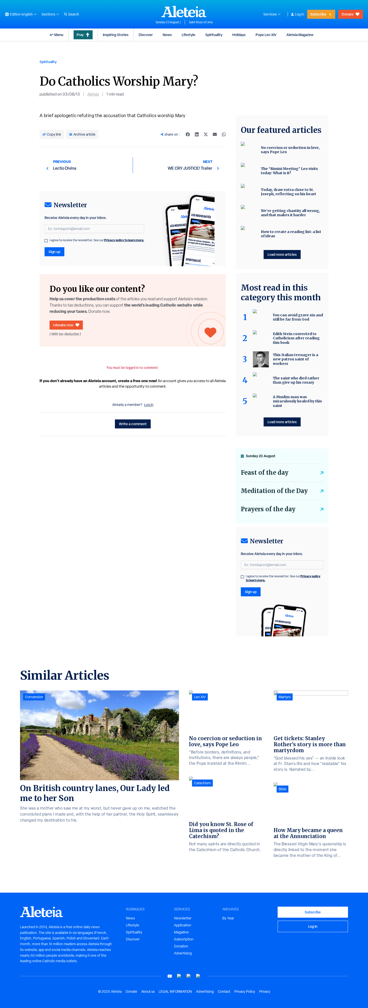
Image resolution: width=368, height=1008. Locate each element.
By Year (228, 918)
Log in (299, 14)
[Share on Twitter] (206, 134)
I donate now (63, 325)
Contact (224, 991)
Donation (181, 946)
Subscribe (318, 14)
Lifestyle (188, 34)
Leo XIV (200, 697)
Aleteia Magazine (299, 34)
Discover (146, 34)
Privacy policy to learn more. (124, 240)
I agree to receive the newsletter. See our (97, 240)
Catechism (202, 783)
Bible (282, 789)
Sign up (54, 251)
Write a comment (133, 423)
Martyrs (285, 697)
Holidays (239, 34)
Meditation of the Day (274, 491)
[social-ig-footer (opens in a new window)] (198, 976)
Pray (80, 34)
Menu (58, 34)
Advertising (183, 953)
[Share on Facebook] (188, 134)
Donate (347, 14)
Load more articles (282, 254)
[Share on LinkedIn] (197, 134)
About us (148, 991)
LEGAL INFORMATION (175, 991)
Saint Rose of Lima (201, 22)
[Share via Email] (215, 134)
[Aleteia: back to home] (184, 11)
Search (73, 14)
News (167, 34)
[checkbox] (46, 240)
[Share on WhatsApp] (224, 134)
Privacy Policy (244, 991)
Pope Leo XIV (266, 34)
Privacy (264, 991)
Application (182, 925)
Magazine (181, 932)
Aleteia (93, 94)
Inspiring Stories (115, 34)
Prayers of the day (268, 509)
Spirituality (213, 34)
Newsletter (183, 918)
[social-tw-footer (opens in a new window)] (189, 976)
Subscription (184, 939)
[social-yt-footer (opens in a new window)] (169, 976)
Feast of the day (264, 472)
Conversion (34, 697)
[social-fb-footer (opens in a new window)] (179, 976)
